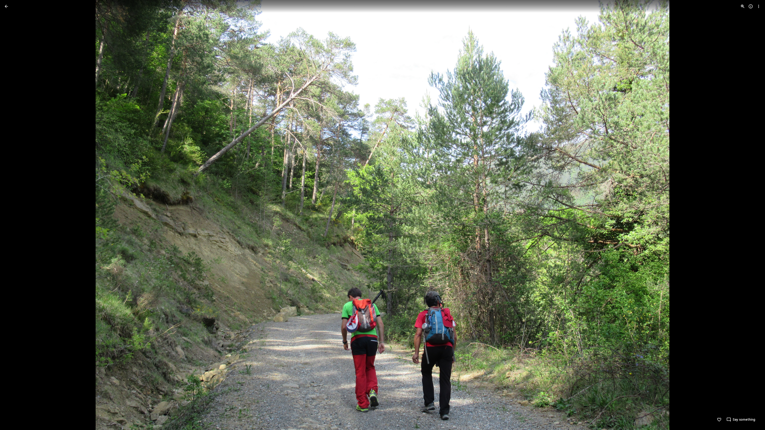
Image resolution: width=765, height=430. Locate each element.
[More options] (759, 6)
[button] (11, 215)
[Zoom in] (743, 6)
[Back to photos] (6, 6)
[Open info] (751, 6)
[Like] (719, 419)
